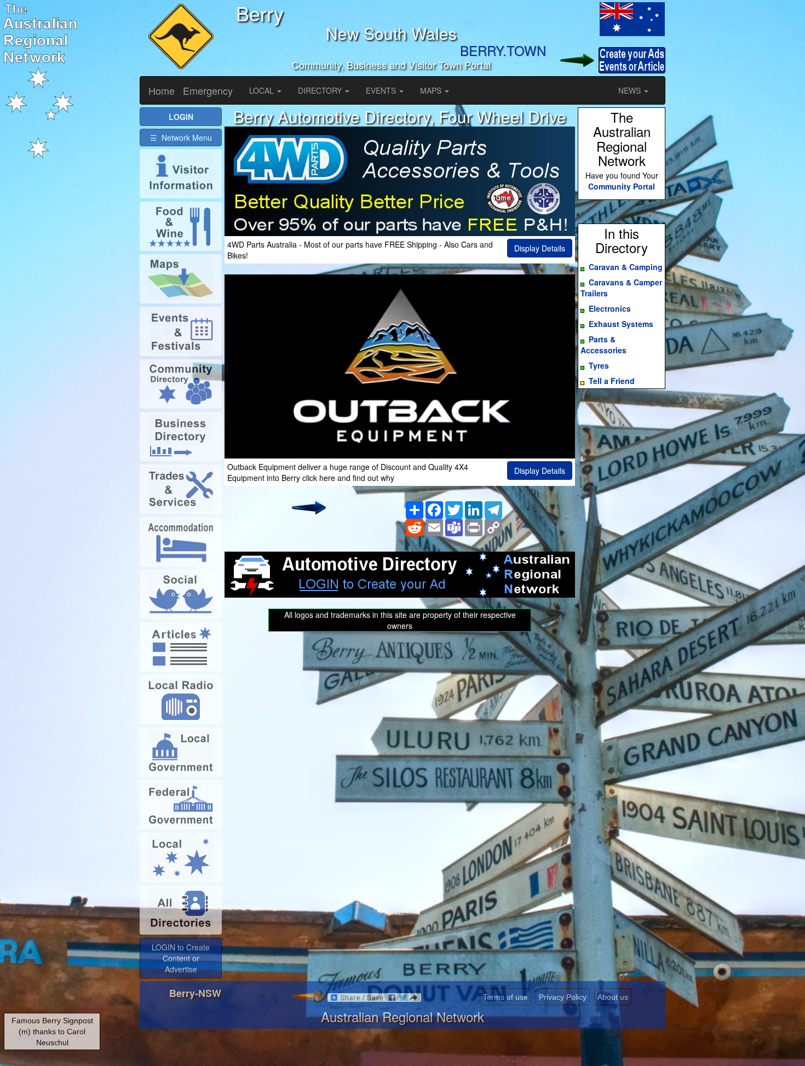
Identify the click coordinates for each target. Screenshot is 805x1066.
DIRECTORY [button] (321, 90)
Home (161, 90)
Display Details (539, 248)
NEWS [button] (630, 90)
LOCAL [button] (262, 90)
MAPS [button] (432, 90)
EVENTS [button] (382, 90)
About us (612, 997)
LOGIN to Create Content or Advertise (181, 958)
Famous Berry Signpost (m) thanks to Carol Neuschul (52, 1031)
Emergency (208, 90)
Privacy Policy (562, 997)
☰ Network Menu (181, 137)
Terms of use (505, 997)
